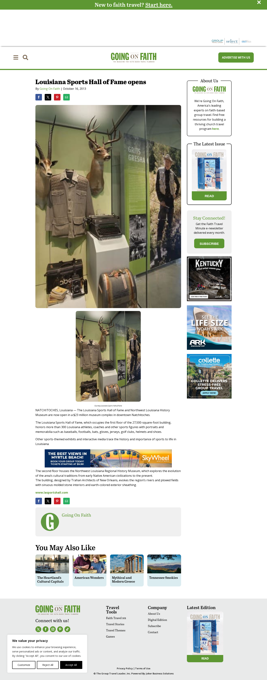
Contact (153, 632)
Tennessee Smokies (163, 577)
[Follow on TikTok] (67, 629)
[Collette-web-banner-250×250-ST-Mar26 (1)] (209, 397)
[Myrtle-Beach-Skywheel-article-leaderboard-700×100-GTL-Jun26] (108, 466)
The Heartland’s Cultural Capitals (50, 579)
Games (110, 636)
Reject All (47, 665)
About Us (154, 613)
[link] (38, 97)
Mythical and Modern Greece (123, 579)
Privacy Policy (125, 668)
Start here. (159, 4)
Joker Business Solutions (160, 673)
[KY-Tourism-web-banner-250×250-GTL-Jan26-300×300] (209, 300)
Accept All (71, 665)
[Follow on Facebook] (45, 629)
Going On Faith (50, 89)
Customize (24, 665)
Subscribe (154, 626)
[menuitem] (15, 57)
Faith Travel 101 (116, 618)
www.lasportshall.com (51, 492)
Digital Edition (157, 620)
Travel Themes (115, 630)
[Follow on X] (38, 629)
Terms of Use (142, 668)
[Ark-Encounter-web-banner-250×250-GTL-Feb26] (209, 349)
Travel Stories (115, 624)
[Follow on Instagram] (53, 629)
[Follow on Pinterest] (60, 629)
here (215, 129)
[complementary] (47, 654)
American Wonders (89, 577)
